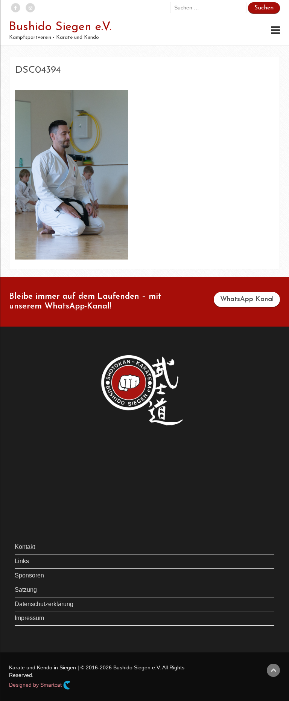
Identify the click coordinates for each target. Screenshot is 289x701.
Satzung (26, 589)
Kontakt (25, 547)
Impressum (29, 618)
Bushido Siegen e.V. (60, 27)
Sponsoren (29, 575)
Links (22, 561)
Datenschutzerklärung (44, 604)
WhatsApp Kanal (247, 299)
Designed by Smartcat (36, 685)
